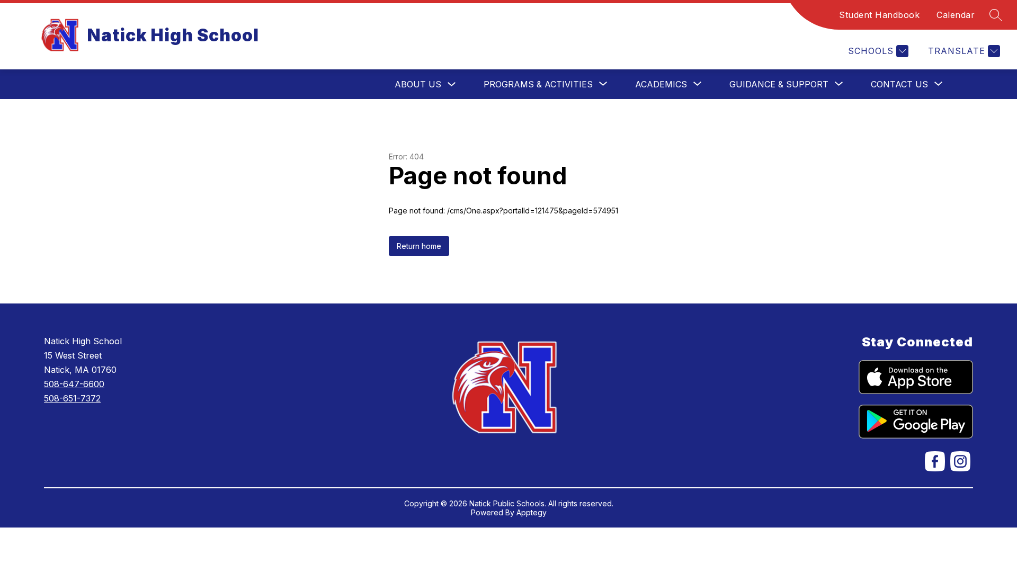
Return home (419, 246)
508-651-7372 (72, 398)
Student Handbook (879, 15)
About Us (418, 84)
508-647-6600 (74, 384)
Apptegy (531, 512)
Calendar (955, 15)
